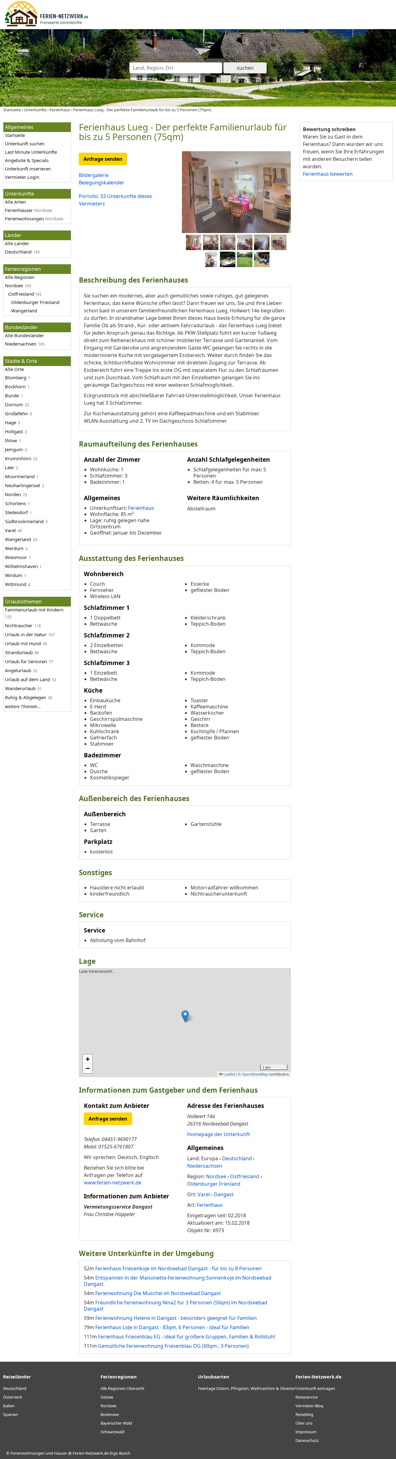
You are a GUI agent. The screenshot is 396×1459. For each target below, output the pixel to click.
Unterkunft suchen (25, 143)
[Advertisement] (345, 282)
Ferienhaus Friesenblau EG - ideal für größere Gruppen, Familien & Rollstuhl (186, 1336)
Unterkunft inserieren (28, 168)
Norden (13, 494)
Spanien (10, 1414)
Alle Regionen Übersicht (122, 1388)
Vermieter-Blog (309, 1405)
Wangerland (24, 310)
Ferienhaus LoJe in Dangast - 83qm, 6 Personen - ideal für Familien (172, 1327)
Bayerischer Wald (116, 1423)
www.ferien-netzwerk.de (112, 1182)
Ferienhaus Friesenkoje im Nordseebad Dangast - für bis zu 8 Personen (178, 1268)
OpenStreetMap (255, 1074)
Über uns (303, 1423)
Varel (10, 530)
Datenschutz (307, 1440)
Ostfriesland (21, 294)
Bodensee (110, 1414)
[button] (185, 1016)
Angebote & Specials (27, 160)
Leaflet (229, 1074)
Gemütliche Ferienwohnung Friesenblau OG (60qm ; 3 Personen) (173, 1345)
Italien (9, 1405)
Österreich (12, 1397)
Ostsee (107, 1397)
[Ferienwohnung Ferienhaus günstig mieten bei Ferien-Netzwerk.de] (46, 25)
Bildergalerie (94, 175)
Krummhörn (18, 458)
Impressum (305, 1432)
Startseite (15, 135)
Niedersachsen (20, 344)
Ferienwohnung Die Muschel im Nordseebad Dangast (158, 1293)
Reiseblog (304, 1414)
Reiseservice (306, 1397)
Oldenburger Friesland (35, 302)
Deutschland (18, 252)
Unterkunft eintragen (315, 1388)
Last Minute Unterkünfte (31, 152)
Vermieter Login (22, 177)
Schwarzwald (112, 1432)
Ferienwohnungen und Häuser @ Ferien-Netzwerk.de (60, 1453)
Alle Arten (15, 202)
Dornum (14, 404)
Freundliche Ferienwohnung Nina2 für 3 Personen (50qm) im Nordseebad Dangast (175, 1305)
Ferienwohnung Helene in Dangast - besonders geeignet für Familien (176, 1318)
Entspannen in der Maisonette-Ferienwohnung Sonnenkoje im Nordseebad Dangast (177, 1280)
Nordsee (14, 285)
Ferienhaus (141, 508)
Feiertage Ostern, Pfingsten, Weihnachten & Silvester (246, 1388)
